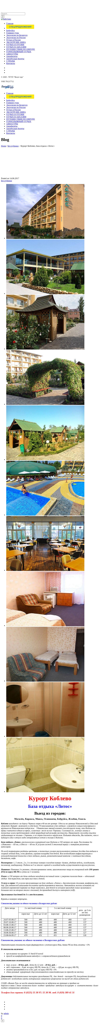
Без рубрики (13, 146)
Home (3, 146)
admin (6, 1013)
